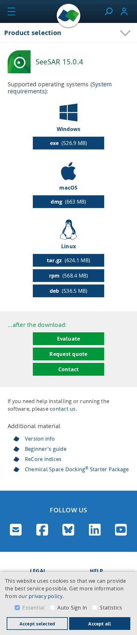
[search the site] (108, 11)
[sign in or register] (124, 11)
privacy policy (45, 596)
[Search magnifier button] (120, 64)
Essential (33, 607)
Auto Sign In (72, 607)
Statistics (111, 607)
